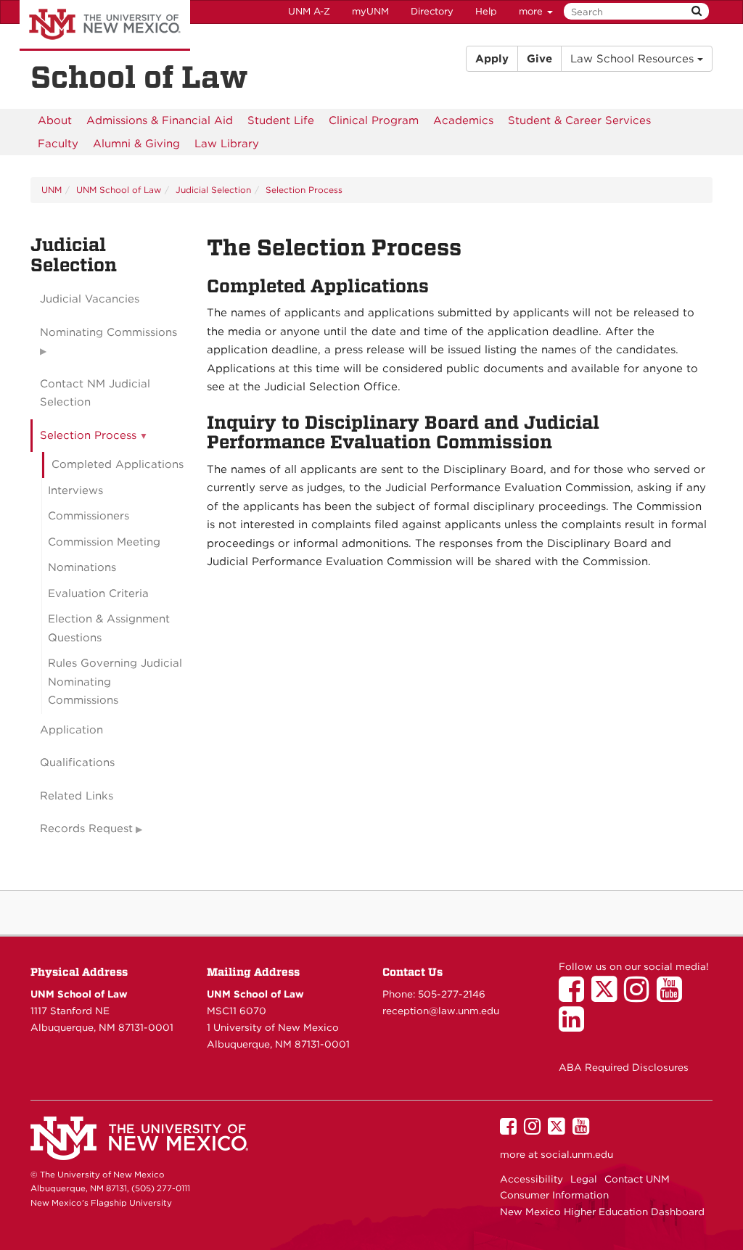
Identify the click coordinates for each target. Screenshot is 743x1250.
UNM (51, 189)
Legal (583, 1179)
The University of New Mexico (105, 25)
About (55, 120)
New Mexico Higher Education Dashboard (602, 1211)
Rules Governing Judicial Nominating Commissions (115, 682)
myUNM (370, 11)
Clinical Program (374, 120)
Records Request (86, 828)
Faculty (58, 143)
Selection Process (304, 189)
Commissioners (88, 515)
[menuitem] (54, 120)
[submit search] (696, 11)
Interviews (75, 490)
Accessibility (531, 1179)
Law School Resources (633, 58)
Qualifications (77, 762)
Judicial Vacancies (89, 298)
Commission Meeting (104, 541)
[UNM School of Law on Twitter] (607, 996)
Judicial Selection (213, 189)
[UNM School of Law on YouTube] (673, 996)
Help (486, 11)
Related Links (76, 795)
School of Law (139, 77)
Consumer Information (554, 1195)
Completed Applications (118, 464)
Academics (463, 120)
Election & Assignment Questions (109, 628)
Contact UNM (637, 1179)
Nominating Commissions (108, 332)
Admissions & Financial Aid (159, 120)
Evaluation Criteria (98, 593)
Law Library (226, 143)
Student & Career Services (579, 120)
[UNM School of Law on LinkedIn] (575, 1026)
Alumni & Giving (136, 143)
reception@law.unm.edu (440, 1010)
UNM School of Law (118, 189)
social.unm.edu (577, 1154)
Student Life (280, 120)
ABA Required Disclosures (624, 1067)
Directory (432, 11)
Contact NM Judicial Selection (95, 393)
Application (71, 729)
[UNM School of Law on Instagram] (640, 996)
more (532, 11)
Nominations (82, 567)
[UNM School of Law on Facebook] (575, 996)
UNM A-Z (309, 11)
